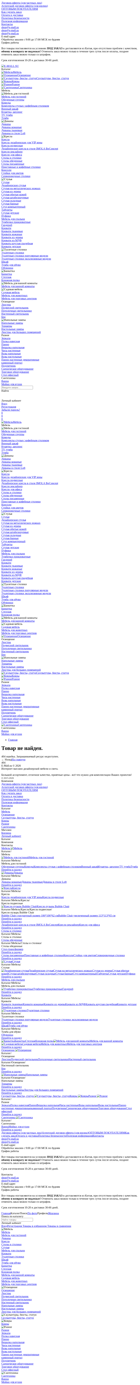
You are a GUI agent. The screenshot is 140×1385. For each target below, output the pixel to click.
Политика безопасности (15, 18)
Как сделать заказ (11, 12)
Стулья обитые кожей (13, 194)
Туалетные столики (12, 252)
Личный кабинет (11, 836)
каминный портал (11, 362)
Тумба (5, 118)
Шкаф (4, 261)
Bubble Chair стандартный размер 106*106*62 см (29, 915)
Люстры (6, 304)
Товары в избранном (34, 1226)
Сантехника (25, 724)
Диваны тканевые (11, 130)
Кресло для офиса (11, 154)
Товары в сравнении (59, 1226)
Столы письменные (12, 163)
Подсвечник (8, 365)
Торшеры (6, 326)
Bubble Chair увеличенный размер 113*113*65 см (86, 915)
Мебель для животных (14, 295)
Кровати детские (11, 246)
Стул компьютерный (13, 206)
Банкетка (6, 274)
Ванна (5, 381)
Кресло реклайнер (12, 151)
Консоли (6, 170)
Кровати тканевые (12, 231)
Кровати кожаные (11, 234)
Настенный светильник (15, 313)
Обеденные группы (12, 99)
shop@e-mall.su (10, 27)
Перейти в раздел (11, 869)
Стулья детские (10, 212)
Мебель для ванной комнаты (18, 286)
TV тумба (7, 115)
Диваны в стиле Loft (13, 133)
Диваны (6, 124)
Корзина (6, 833)
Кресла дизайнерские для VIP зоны (21, 142)
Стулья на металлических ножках (20, 188)
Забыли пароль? (10, 409)
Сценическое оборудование (17, 368)
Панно (5, 344)
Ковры (15, 675)
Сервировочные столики (15, 176)
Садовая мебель (10, 292)
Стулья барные (10, 203)
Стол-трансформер (12, 949)
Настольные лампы (12, 329)
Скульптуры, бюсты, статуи (53, 672)
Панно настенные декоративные (20, 359)
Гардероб (6, 225)
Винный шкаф (9, 108)
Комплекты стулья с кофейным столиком (25, 105)
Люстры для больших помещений (21, 332)
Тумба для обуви (11, 264)
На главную (18, 759)
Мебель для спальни (13, 219)
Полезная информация (14, 21)
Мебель (17, 422)
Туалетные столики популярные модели (24, 255)
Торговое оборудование (15, 371)
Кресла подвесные (12, 145)
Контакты (7, 24)
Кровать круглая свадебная (17, 243)
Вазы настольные (11, 356)
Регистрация (8, 406)
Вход (4, 403)
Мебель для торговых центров (19, 298)
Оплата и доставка (12, 15)
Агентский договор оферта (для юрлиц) (24, 5)
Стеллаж (6, 277)
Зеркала (5, 338)
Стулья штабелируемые (15, 197)
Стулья (5, 182)
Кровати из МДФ (11, 240)
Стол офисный (10, 375)
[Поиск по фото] (4, 395)
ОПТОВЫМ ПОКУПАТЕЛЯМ (19, 8)
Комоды (6, 102)
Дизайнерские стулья (13, 185)
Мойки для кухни (11, 384)
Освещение (24, 636)
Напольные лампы (12, 323)
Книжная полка (10, 280)
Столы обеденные (11, 160)
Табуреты (6, 209)
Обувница (7, 267)
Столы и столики (11, 157)
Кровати (6, 228)
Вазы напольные (11, 353)
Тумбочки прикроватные (16, 222)
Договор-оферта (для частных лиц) (21, 2)
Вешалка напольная (12, 347)
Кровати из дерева (12, 237)
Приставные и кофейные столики (21, 167)
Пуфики (6, 215)
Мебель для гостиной (13, 96)
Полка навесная (10, 341)
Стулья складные (11, 200)
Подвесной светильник (15, 307)
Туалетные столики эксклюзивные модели (26, 258)
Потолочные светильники (16, 310)
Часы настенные (10, 350)
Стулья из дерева (11, 191)
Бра (3, 316)
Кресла (5, 139)
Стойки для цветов (12, 173)
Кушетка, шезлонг (12, 111)
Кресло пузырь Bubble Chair (53, 906)
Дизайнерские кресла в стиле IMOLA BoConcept (29, 148)
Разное (16, 679)
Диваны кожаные (11, 127)
